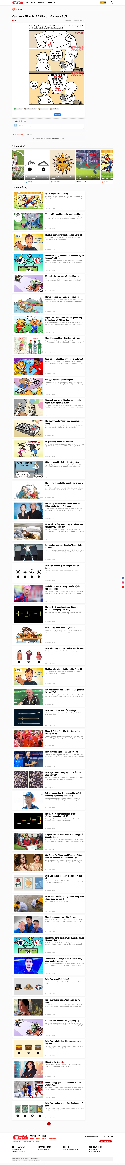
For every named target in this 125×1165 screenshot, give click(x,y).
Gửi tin (104, 2)
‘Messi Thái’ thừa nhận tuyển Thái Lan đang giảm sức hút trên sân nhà (63, 959)
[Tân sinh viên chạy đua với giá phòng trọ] (28, 283)
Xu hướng (32, 2)
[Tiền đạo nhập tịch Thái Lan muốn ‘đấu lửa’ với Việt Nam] (28, 1089)
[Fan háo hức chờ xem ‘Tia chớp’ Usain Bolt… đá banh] (28, 552)
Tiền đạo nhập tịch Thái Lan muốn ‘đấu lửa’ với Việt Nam (63, 1083)
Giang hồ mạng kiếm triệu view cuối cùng (62, 338)
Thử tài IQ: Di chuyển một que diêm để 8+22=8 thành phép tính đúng (61, 608)
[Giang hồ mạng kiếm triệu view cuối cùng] (28, 345)
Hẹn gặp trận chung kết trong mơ (59, 379)
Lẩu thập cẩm (31, 182)
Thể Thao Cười (82, 182)
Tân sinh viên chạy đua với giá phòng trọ (62, 276)
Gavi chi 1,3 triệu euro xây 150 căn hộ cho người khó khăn (63, 587)
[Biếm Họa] (62, 10)
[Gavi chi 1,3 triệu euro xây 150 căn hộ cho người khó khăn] (28, 593)
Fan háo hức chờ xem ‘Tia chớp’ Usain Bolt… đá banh (63, 546)
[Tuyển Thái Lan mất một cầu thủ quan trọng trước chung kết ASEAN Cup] (28, 324)
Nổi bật (42, 2)
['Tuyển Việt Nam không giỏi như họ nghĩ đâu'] (28, 221)
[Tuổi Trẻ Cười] (112, 1136)
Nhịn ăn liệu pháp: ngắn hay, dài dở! (60, 628)
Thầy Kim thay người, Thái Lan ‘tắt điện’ (62, 752)
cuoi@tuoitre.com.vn (44, 1149)
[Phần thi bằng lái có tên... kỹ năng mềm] (28, 469)
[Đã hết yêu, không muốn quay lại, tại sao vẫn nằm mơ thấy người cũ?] (28, 531)
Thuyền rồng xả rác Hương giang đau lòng (63, 297)
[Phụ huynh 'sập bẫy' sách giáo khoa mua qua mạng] (28, 428)
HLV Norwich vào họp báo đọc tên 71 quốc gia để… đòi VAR (64, 691)
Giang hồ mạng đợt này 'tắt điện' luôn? (61, 917)
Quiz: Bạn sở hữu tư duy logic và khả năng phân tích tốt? (63, 773)
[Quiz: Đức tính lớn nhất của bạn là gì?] (28, 717)
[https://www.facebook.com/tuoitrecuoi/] (104, 1136)
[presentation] (12, 165)
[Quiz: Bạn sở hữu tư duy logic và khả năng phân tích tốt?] (28, 779)
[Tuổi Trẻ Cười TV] (108, 1136)
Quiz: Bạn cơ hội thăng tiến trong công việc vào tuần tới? (63, 1042)
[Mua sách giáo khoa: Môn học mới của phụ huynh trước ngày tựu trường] (28, 407)
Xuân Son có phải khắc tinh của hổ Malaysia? (64, 359)
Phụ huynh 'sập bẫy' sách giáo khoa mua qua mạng (64, 422)
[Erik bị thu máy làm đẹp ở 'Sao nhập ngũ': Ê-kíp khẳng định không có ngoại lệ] (28, 800)
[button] (60, 3)
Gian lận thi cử (31, 109)
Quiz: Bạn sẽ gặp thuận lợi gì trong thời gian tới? (63, 877)
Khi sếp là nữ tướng (53, 1062)
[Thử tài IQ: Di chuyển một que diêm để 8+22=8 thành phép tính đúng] (28, 614)
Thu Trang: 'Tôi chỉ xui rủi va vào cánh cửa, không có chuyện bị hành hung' (63, 505)
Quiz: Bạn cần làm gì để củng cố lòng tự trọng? (62, 567)
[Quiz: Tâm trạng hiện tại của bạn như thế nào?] (28, 655)
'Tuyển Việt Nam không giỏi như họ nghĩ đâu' (64, 214)
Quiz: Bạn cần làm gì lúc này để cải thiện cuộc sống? (64, 1104)
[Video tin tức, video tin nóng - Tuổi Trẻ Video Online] (45, 1138)
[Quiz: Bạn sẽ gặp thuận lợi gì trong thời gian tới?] (28, 883)
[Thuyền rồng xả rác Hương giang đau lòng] (28, 304)
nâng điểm (44, 109)
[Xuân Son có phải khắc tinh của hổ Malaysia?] (28, 366)
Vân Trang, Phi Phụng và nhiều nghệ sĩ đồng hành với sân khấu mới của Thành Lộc (63, 856)
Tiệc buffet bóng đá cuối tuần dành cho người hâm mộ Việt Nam (64, 256)
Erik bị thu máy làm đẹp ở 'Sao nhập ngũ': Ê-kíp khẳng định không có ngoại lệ (63, 794)
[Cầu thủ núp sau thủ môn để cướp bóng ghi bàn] (88, 165)
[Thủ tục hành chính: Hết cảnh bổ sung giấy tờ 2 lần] (28, 490)
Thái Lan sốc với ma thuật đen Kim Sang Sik (63, 235)
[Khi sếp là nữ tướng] (28, 1069)
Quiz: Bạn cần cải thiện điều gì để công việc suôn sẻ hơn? (37, 177)
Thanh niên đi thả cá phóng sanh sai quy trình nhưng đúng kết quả (64, 897)
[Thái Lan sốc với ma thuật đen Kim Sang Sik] (28, 242)
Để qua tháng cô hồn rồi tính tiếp (59, 441)
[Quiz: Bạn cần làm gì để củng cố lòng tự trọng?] (28, 573)
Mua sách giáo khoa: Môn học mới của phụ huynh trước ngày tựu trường (63, 401)
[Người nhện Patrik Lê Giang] (28, 200)
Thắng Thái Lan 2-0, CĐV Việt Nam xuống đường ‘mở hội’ (62, 732)
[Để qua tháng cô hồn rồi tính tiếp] (28, 448)
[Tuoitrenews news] (52, 1138)
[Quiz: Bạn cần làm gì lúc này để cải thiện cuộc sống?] (28, 1110)
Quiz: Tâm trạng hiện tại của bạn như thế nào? (64, 648)
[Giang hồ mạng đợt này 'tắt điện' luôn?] (28, 924)
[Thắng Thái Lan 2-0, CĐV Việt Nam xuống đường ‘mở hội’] (28, 738)
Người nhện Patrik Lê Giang (56, 193)
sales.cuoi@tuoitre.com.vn (20, 1151)
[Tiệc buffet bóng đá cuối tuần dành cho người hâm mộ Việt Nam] (28, 262)
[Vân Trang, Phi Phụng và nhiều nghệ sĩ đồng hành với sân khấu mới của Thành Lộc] (28, 862)
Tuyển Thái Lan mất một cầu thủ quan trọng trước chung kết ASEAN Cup (63, 318)
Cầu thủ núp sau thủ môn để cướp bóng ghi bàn (87, 177)
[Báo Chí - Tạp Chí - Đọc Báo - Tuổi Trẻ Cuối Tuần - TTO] (38, 1138)
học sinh (19, 109)
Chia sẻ (57, 114)
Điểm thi (56, 109)
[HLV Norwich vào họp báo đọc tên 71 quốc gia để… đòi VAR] (28, 697)
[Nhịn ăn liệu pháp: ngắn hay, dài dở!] (28, 635)
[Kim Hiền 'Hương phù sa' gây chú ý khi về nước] (28, 1007)
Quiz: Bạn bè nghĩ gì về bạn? (57, 979)
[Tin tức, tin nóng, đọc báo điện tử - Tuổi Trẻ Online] (32, 1138)
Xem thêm (49, 1124)
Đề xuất (53, 2)
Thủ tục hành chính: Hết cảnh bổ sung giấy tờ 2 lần (64, 484)
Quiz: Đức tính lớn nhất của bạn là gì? (61, 710)
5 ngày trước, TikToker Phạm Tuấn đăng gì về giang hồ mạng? (64, 835)
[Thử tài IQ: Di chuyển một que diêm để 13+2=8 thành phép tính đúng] (28, 821)
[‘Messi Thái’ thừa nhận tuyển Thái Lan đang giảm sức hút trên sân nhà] (28, 965)
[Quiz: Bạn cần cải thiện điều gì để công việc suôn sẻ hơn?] (37, 165)
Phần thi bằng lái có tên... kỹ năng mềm (62, 462)
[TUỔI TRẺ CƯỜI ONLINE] (20, 1138)
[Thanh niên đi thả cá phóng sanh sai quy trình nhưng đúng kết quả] (28, 903)
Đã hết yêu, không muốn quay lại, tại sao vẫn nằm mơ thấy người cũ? (64, 525)
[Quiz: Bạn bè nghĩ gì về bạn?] (28, 986)
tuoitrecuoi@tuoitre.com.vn (71, 1149)
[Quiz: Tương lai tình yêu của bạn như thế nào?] (62, 165)
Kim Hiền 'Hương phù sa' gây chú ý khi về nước (62, 1001)
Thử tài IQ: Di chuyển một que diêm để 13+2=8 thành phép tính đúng (61, 815)
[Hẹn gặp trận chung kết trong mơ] (28, 386)
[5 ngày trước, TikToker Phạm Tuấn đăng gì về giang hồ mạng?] (28, 841)
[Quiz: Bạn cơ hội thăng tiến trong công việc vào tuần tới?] (28, 1048)
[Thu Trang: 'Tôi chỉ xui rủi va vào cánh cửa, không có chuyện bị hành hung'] (28, 511)
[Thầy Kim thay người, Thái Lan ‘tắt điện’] (28, 759)
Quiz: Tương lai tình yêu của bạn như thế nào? (61, 177)
